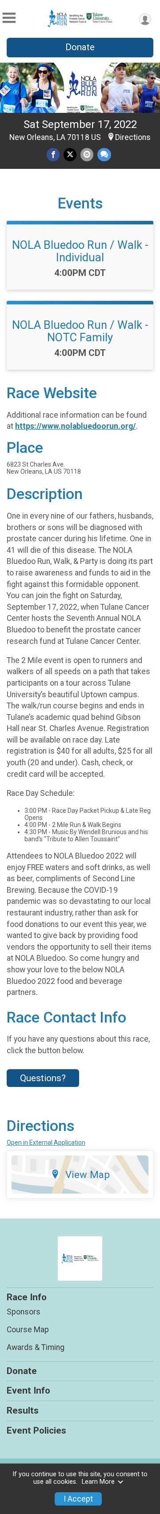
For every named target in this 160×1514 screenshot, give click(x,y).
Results (23, 1410)
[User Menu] (145, 19)
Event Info (28, 1390)
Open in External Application (46, 1142)
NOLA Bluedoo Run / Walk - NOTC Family (80, 331)
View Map (87, 1174)
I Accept (78, 1498)
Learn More (98, 1482)
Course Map (28, 1329)
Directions (133, 137)
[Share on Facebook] (53, 154)
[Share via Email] (86, 154)
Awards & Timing (35, 1347)
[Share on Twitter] (70, 154)
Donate (80, 47)
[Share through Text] (104, 154)
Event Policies (36, 1430)
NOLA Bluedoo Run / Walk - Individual (80, 251)
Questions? (43, 1078)
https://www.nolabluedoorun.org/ (75, 426)
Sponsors (23, 1311)
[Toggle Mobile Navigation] (9, 18)
